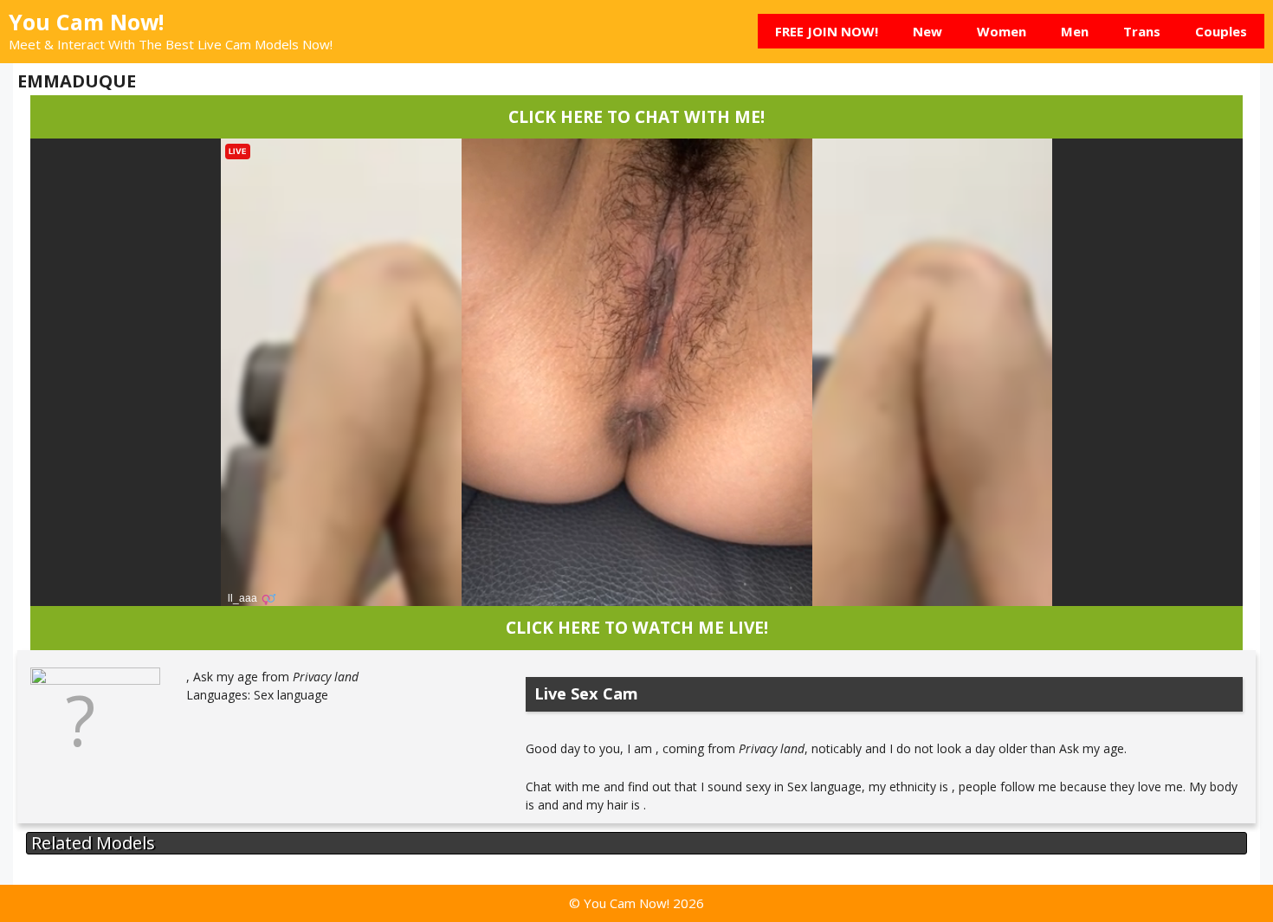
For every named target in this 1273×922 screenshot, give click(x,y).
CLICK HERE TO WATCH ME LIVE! (637, 627)
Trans (1141, 31)
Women (1001, 31)
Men (1075, 31)
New (927, 31)
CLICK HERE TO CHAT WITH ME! (636, 116)
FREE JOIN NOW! (826, 31)
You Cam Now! (86, 21)
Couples (1221, 31)
